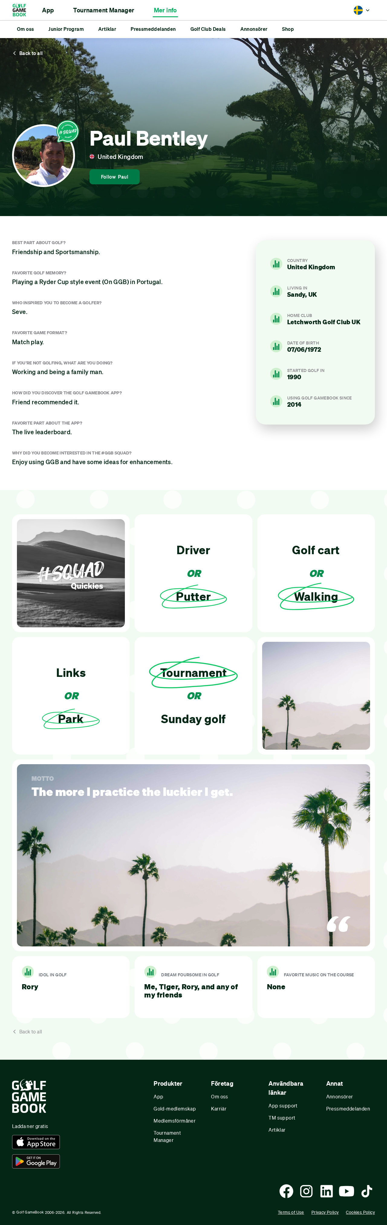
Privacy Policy (325, 1212)
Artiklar (276, 1130)
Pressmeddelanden (348, 1108)
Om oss (219, 1096)
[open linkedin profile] (326, 1191)
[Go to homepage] (22, 10)
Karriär (218, 1108)
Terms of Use (291, 1212)
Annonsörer (339, 1096)
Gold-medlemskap (175, 1108)
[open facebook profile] (286, 1191)
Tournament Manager (167, 1136)
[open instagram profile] (306, 1191)
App (158, 1096)
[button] (47, 10)
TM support (281, 1117)
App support (282, 1105)
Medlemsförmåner (175, 1120)
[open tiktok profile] (367, 1191)
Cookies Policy (360, 1212)
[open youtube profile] (346, 1191)
